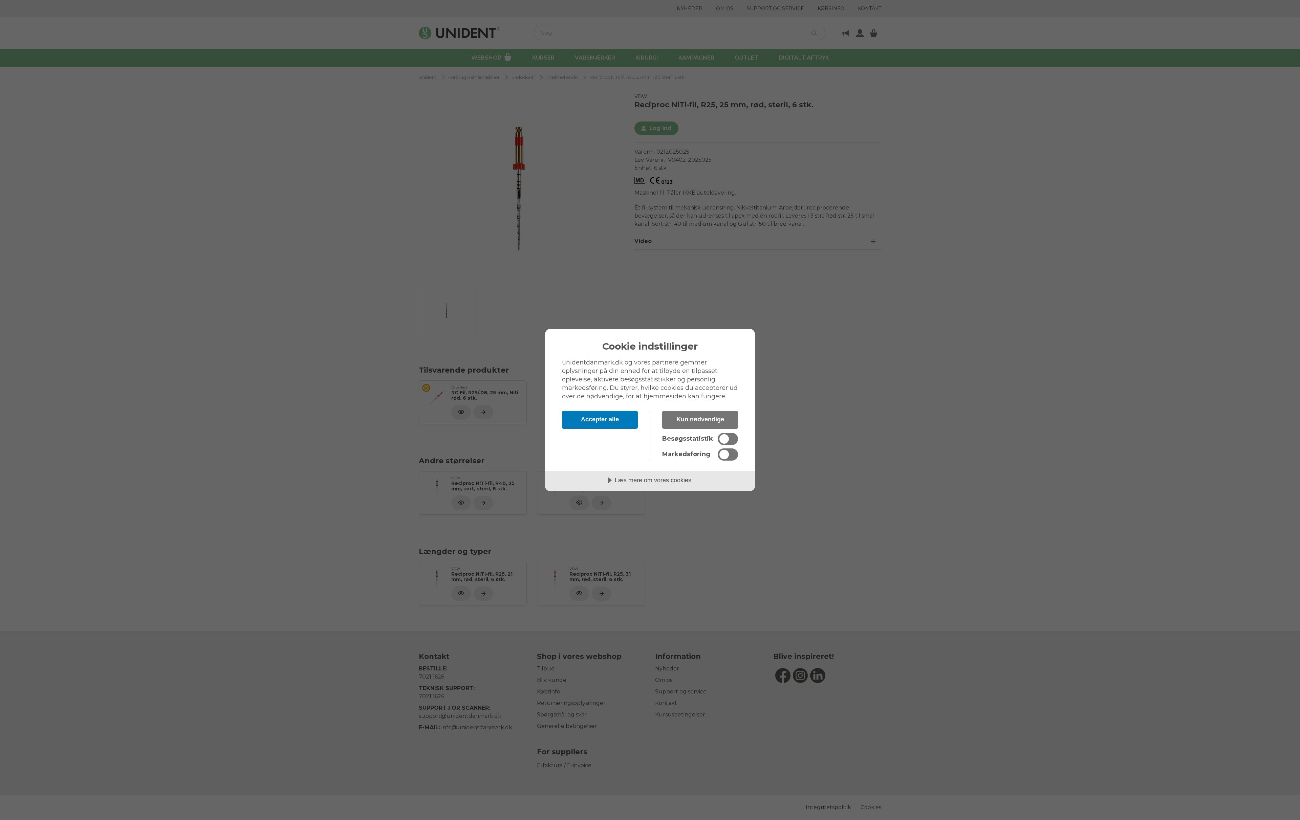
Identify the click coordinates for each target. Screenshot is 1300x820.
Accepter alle (600, 419)
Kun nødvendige (700, 419)
